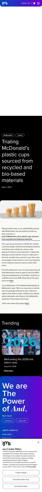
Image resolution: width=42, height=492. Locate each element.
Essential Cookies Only (21, 479)
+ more (20, 135)
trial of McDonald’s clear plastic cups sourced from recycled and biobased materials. (20, 237)
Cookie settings (20, 473)
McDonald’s (8, 135)
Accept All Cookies (21, 486)
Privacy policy (31, 467)
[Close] (38, 442)
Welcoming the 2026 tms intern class (18, 361)
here (11, 280)
